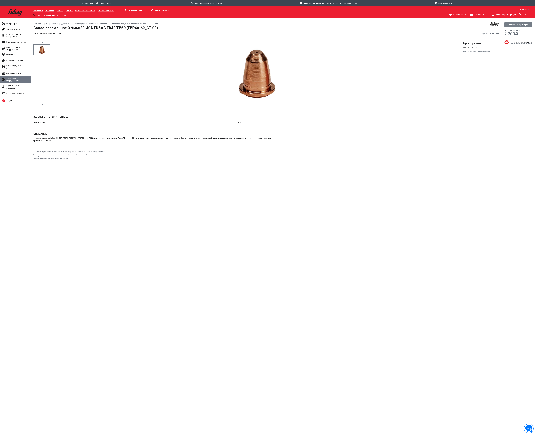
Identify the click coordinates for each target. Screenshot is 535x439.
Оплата (60, 10)
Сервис (69, 10)
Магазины (38, 10)
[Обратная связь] (529, 428)
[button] (41, 42)
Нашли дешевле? (106, 10)
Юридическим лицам (85, 10)
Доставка (49, 10)
